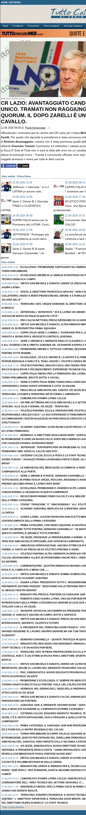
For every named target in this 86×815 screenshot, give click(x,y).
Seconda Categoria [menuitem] (73, 26)
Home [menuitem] (5, 26)
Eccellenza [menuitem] (18, 26)
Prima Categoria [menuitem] (51, 26)
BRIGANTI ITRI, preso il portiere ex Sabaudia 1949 (52, 594)
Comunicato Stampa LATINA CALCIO (43, 398)
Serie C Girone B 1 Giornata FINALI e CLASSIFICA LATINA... (24, 206)
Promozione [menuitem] (33, 26)
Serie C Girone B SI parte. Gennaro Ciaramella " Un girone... (23, 253)
